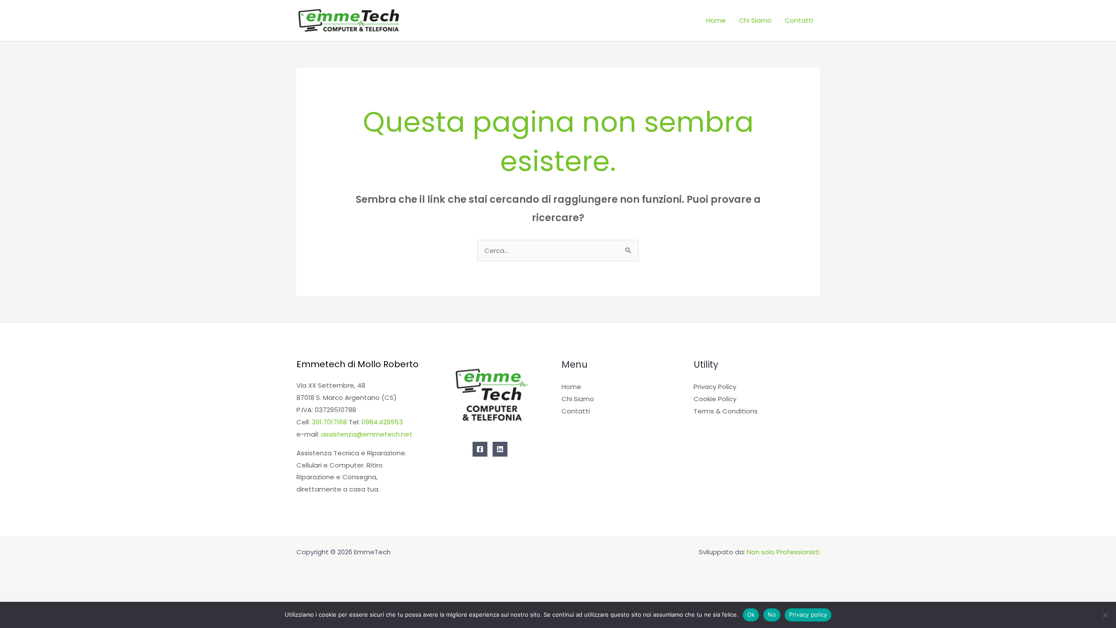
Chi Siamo (755, 20)
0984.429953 (382, 422)
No (772, 614)
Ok (751, 614)
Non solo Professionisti (783, 551)
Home (716, 20)
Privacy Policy (715, 386)
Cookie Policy (715, 398)
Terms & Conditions (726, 411)
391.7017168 (329, 422)
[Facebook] (480, 449)
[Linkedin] (500, 449)
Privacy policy (808, 614)
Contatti (799, 20)
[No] (1105, 615)
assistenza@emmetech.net (366, 434)
